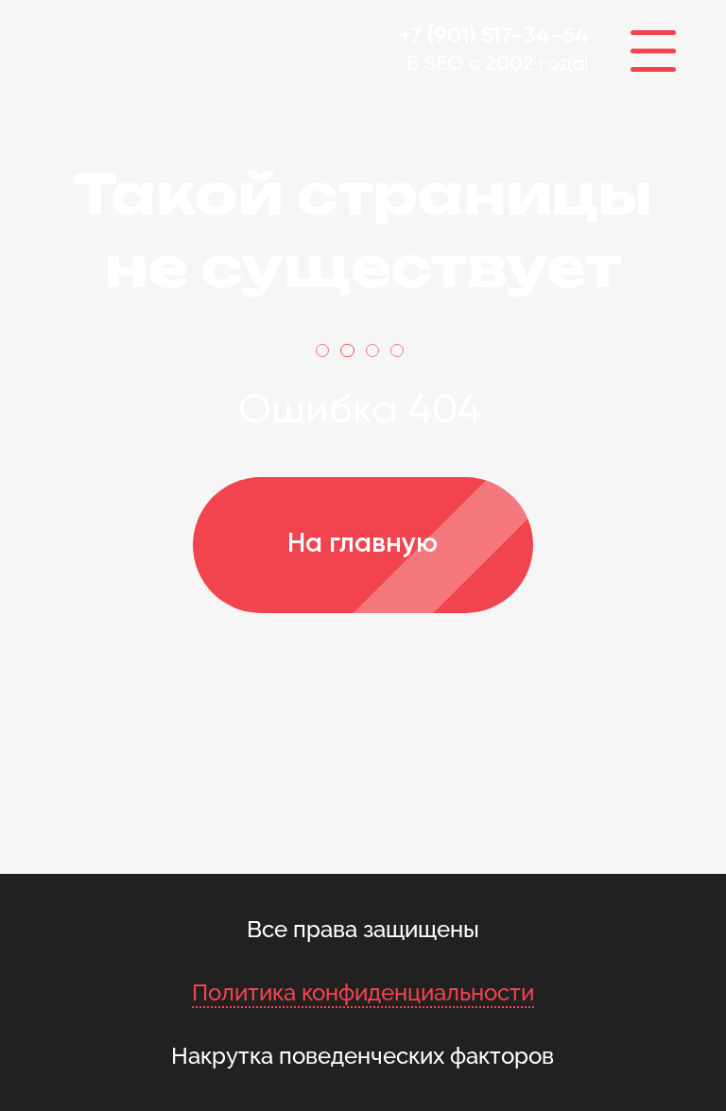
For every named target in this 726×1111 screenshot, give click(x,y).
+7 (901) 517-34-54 (494, 36)
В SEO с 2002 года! (497, 64)
